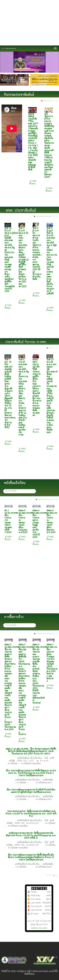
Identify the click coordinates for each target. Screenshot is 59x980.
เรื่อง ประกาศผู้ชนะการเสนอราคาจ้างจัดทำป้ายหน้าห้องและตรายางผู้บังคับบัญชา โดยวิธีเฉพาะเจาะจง (31, 791)
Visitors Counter (39, 928)
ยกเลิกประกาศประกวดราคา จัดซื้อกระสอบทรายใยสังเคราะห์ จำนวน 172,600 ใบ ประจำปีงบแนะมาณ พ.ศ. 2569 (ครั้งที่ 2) (31, 835)
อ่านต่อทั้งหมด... (33, 182)
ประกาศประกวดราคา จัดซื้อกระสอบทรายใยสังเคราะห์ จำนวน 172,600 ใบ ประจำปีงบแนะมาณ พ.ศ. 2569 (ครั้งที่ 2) (30, 813)
